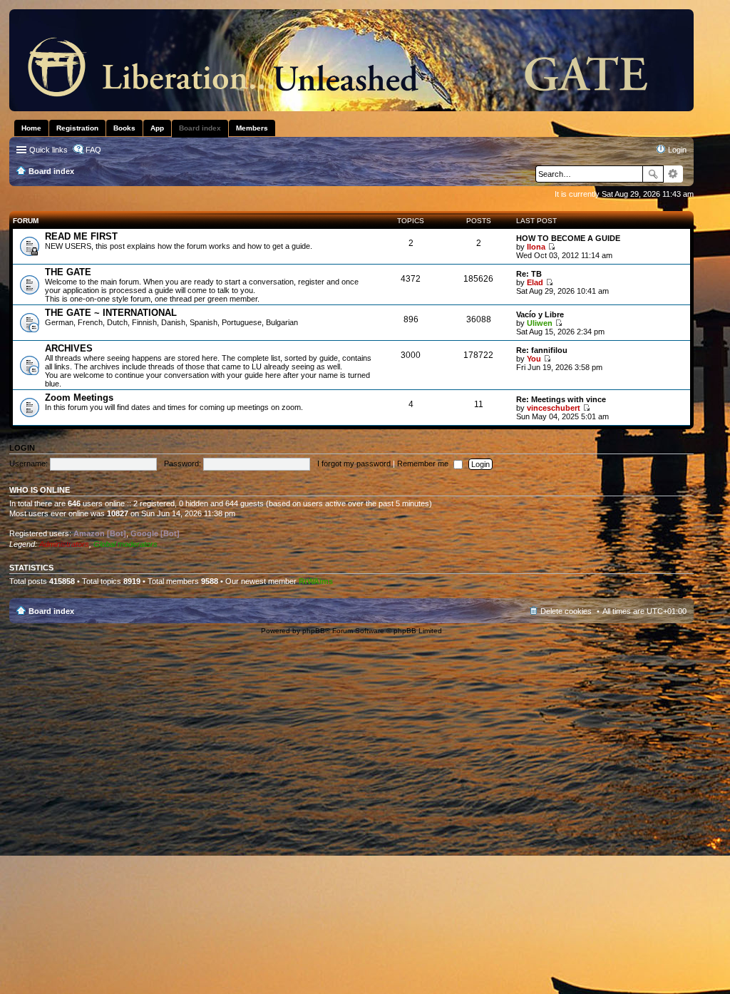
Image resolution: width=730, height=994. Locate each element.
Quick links (48, 149)
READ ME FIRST (81, 236)
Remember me (424, 463)
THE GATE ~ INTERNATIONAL (111, 312)
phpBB (313, 631)
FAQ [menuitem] (93, 149)
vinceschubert (553, 408)
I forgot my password (354, 463)
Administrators (64, 544)
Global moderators (125, 544)
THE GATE (68, 272)
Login (22, 448)
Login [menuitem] (677, 149)
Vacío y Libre (540, 314)
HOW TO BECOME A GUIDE (568, 238)
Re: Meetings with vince (561, 399)
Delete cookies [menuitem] (566, 611)
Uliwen (539, 323)
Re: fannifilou (541, 350)
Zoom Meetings (79, 397)
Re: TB (529, 274)
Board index (51, 611)
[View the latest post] (551, 246)
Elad (535, 282)
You (534, 358)
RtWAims (316, 581)
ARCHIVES (69, 348)
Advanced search (673, 174)
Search (653, 174)
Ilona (536, 246)
